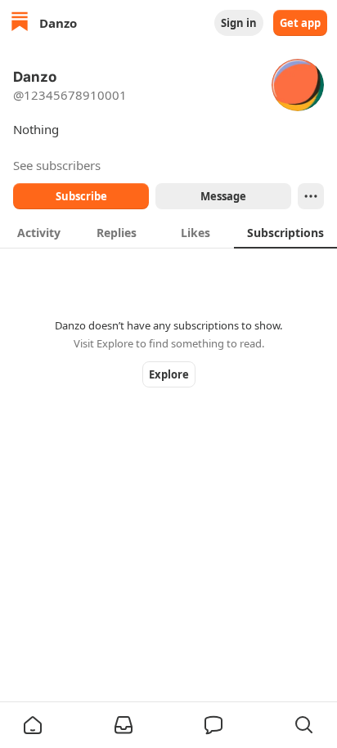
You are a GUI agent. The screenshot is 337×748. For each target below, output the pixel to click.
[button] (33, 725)
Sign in (239, 23)
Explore (169, 374)
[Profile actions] (311, 196)
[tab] (39, 232)
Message (223, 196)
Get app (300, 23)
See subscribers (57, 165)
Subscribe (81, 196)
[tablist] (168, 232)
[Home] (19, 23)
